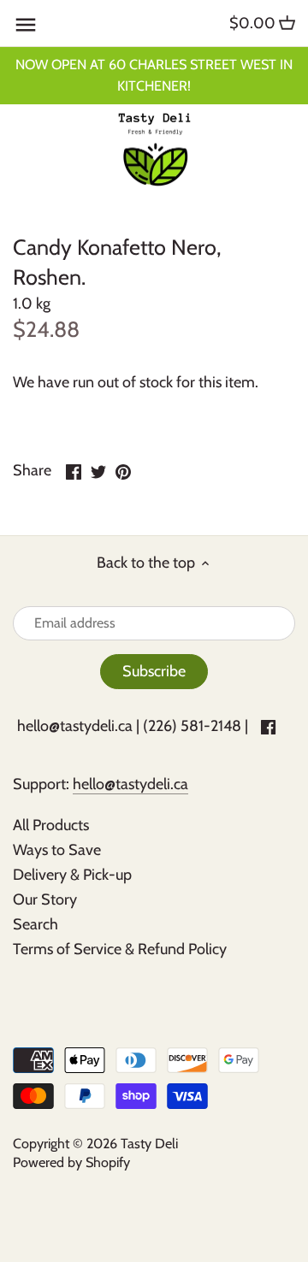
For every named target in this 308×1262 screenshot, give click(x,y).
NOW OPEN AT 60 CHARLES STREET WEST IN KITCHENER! (154, 75)
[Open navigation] (25, 25)
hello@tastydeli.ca (75, 726)
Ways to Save (57, 849)
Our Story (45, 899)
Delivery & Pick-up (72, 874)
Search (35, 924)
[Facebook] (268, 726)
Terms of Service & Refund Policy (120, 949)
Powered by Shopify (71, 1162)
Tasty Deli (149, 1143)
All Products (51, 825)
